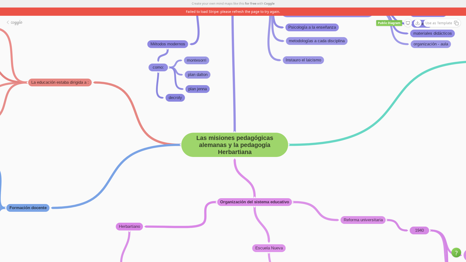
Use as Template (438, 23)
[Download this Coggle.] (418, 23)
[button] (456, 252)
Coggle (269, 3)
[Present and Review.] (408, 23)
